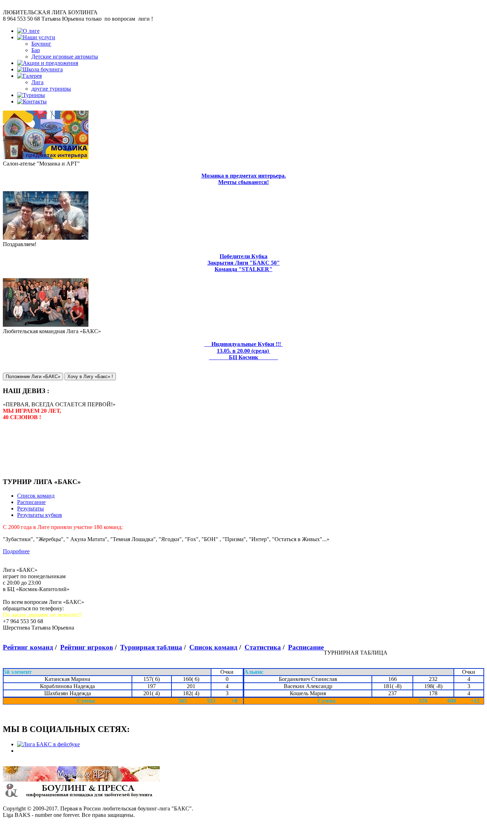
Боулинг (41, 44)
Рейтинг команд (28, 647)
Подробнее (16, 551)
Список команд (36, 496)
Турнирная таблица (151, 647)
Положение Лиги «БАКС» (33, 376)
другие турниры (51, 89)
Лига (37, 82)
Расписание (31, 502)
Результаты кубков (39, 515)
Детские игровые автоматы (64, 57)
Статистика (263, 647)
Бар (35, 50)
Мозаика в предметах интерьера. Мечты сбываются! (243, 179)
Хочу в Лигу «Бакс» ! (90, 376)
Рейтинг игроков (86, 647)
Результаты (30, 508)
